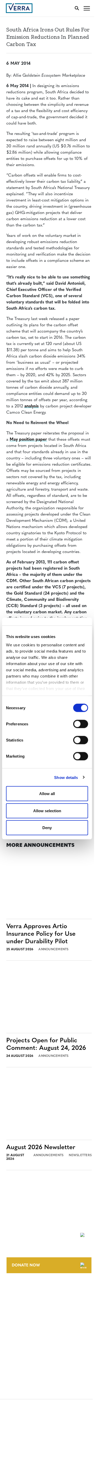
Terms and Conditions (28, 1329)
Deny (47, 827)
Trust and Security (25, 1358)
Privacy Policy (20, 1348)
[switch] (80, 724)
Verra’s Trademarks (25, 1309)
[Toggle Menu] (87, 8)
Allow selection (47, 810)
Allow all (47, 793)
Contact (14, 1289)
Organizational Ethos (28, 1318)
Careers (14, 1299)
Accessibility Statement (29, 1338)
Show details (66, 777)
